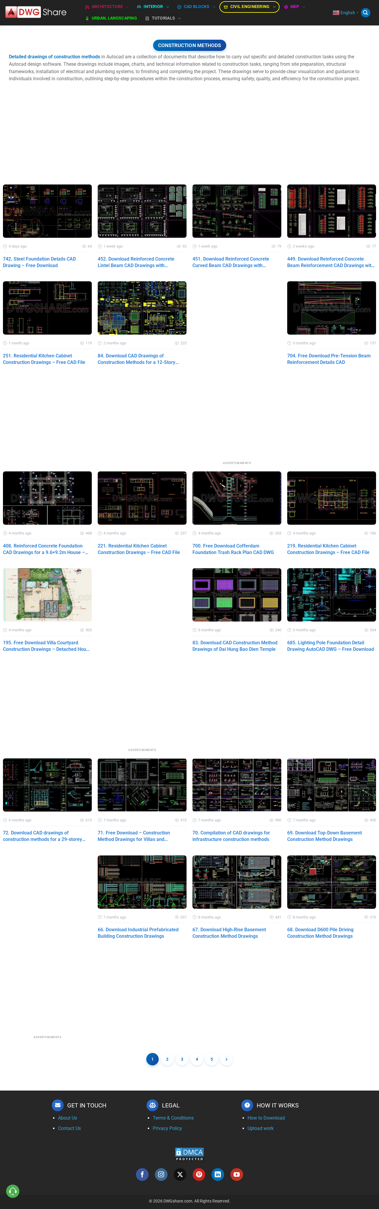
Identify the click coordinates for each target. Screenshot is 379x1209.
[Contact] (13, 1191)
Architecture (107, 6)
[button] (365, 13)
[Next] (226, 1059)
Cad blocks (197, 6)
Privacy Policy (167, 1128)
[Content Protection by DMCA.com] (189, 1154)
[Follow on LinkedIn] (217, 1174)
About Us (67, 1118)
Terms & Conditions (173, 1118)
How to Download (266, 1118)
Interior (153, 6)
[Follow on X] (180, 1174)
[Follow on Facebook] (142, 1174)
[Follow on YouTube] (236, 1174)
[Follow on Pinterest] (199, 1174)
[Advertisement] (189, 140)
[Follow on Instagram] (161, 1174)
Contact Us (69, 1128)
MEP (294, 6)
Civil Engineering (250, 6)
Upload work (261, 1128)
